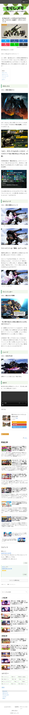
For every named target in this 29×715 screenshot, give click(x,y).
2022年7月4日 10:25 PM (6, 553)
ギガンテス (4, 72)
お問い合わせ (14, 710)
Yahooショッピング (17, 427)
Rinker (17, 418)
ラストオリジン (5, 434)
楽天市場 (15, 424)
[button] (26, 592)
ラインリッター (5, 76)
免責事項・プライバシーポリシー (21, 707)
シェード (4, 77)
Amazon (15, 422)
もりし (3, 566)
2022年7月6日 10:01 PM (7, 568)
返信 (26, 563)
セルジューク (5, 74)
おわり (3, 79)
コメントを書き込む (14, 580)
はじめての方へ (7, 706)
